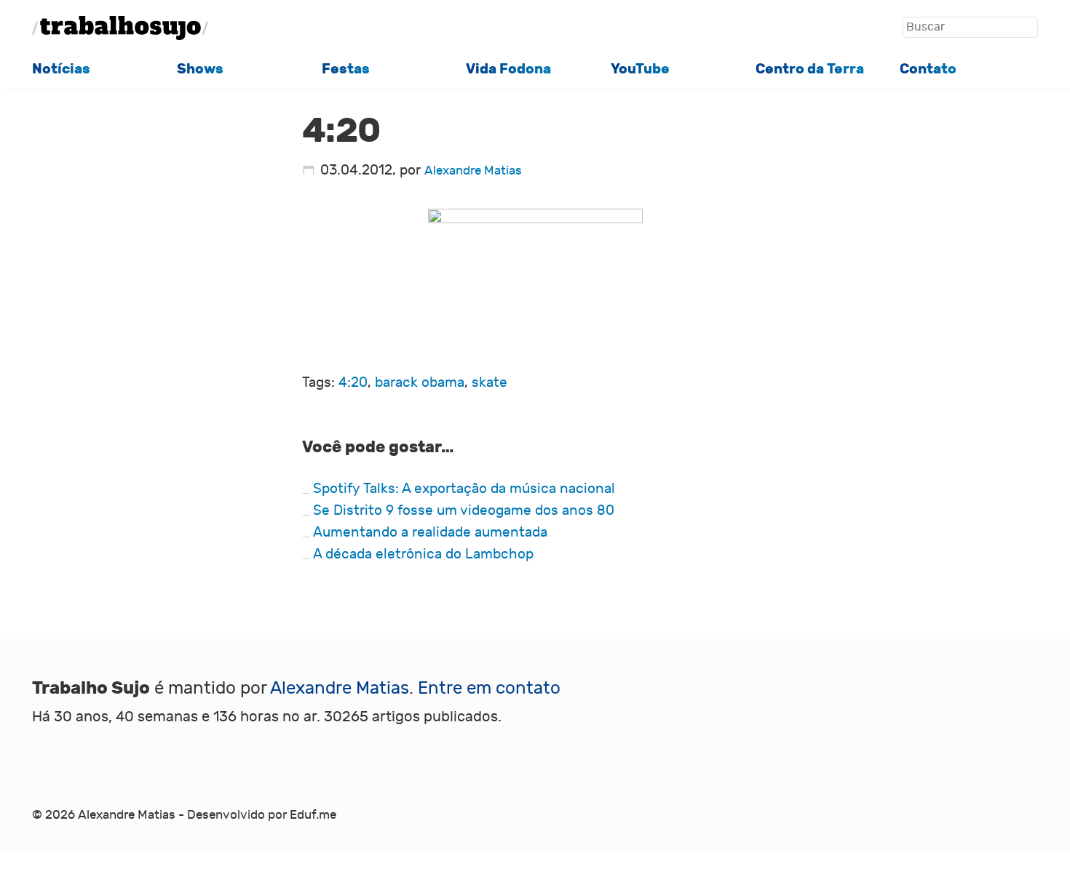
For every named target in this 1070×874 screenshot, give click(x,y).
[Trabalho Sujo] (120, 27)
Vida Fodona (508, 69)
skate (489, 382)
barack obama (419, 382)
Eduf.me (313, 815)
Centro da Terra (810, 69)
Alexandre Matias (473, 171)
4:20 (353, 382)
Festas (346, 69)
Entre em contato (489, 688)
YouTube (640, 69)
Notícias (61, 69)
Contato (928, 69)
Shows (200, 69)
